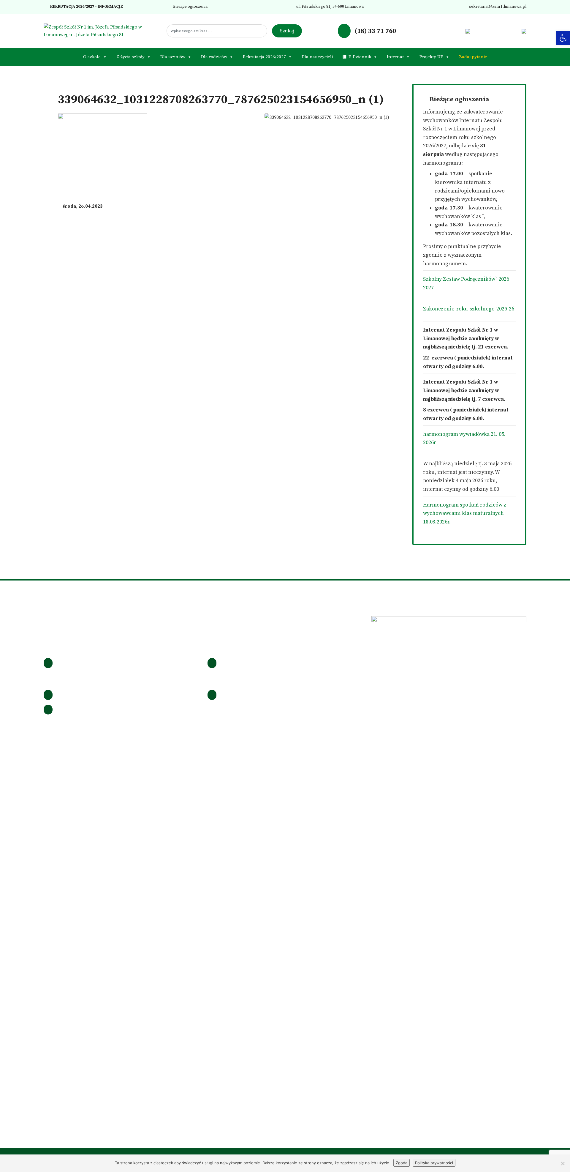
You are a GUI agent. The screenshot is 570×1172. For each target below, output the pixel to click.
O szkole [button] (92, 57)
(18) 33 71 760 (374, 31)
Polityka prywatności (434, 1162)
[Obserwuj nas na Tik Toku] (449, 31)
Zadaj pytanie (473, 57)
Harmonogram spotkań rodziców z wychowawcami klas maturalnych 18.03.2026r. (464, 513)
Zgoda (401, 1162)
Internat (395, 57)
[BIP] (467, 31)
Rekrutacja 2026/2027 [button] (264, 57)
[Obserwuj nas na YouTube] (458, 31)
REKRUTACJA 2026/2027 (71, 6)
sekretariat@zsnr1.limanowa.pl (497, 6)
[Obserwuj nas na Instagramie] (440, 31)
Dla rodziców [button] (214, 57)
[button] (563, 38)
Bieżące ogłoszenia (190, 6)
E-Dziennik (360, 57)
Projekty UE (431, 57)
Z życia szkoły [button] (130, 57)
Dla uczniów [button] (172, 57)
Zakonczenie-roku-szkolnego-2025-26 (468, 309)
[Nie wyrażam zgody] (563, 1163)
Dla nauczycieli (317, 57)
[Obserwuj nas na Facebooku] (430, 31)
